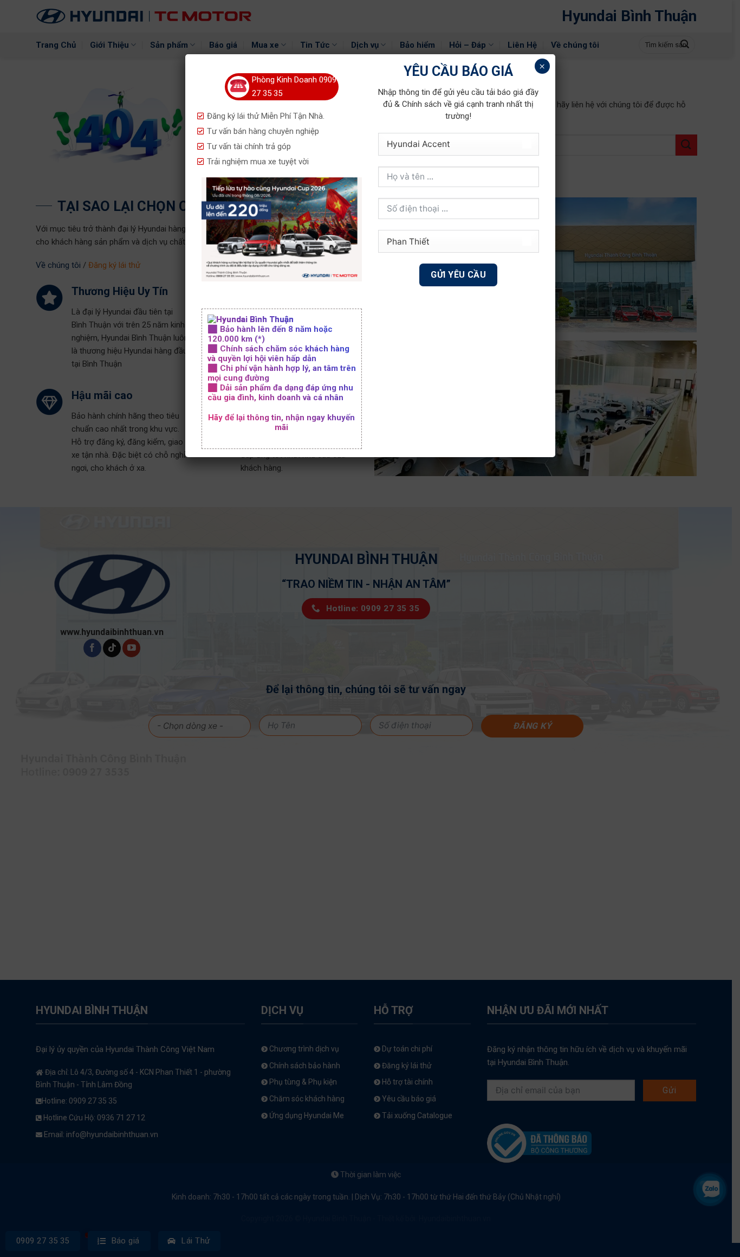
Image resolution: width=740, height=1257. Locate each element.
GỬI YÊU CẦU (458, 275)
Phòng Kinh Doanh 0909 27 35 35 (294, 86)
